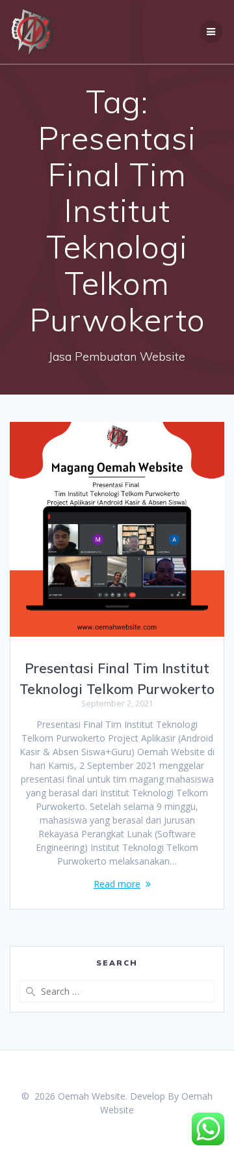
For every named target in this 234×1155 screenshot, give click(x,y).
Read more (117, 884)
